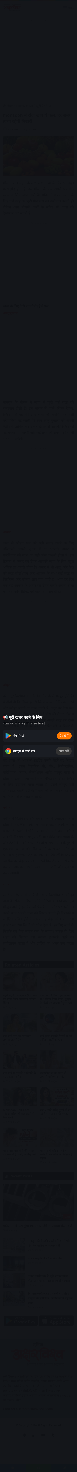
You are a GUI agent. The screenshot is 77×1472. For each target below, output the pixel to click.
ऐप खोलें (64, 736)
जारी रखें (64, 751)
